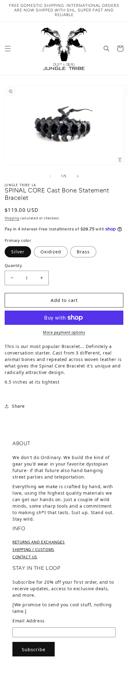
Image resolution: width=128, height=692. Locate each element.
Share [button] (18, 406)
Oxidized (50, 252)
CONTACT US (24, 557)
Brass (83, 252)
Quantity (13, 265)
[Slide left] (50, 176)
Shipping (12, 218)
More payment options (64, 332)
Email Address (28, 621)
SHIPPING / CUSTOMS (33, 549)
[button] (8, 48)
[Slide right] (78, 176)
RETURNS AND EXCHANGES (38, 542)
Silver (18, 252)
